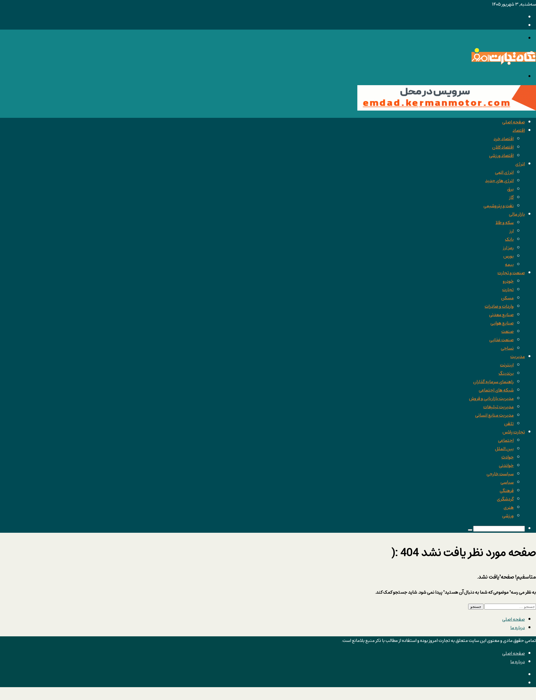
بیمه (509, 264)
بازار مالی (517, 214)
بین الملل (504, 449)
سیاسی (507, 482)
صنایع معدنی (501, 314)
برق (510, 189)
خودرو (508, 281)
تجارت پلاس (513, 432)
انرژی (520, 164)
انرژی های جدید (499, 180)
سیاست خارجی (500, 474)
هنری (509, 507)
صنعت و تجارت (511, 273)
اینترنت (507, 365)
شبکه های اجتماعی (496, 390)
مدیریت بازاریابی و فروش (491, 398)
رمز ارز (508, 247)
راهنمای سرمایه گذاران (493, 382)
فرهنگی (507, 490)
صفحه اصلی (513, 122)
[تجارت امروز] (503, 63)
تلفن (509, 423)
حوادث (507, 457)
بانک (509, 239)
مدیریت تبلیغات (498, 407)
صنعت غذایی (501, 340)
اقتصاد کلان (503, 147)
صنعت (507, 331)
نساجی (507, 348)
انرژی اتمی (504, 172)
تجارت (508, 289)
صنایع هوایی (502, 323)
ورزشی (508, 516)
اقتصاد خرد (504, 139)
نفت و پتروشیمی (499, 206)
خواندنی (506, 465)
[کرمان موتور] (446, 109)
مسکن (507, 298)
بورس (508, 256)
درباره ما (517, 627)
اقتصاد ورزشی (501, 155)
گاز (511, 197)
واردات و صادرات (499, 306)
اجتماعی (506, 440)
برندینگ (506, 373)
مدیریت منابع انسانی (494, 415)
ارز (511, 231)
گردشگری (505, 499)
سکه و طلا (505, 222)
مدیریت (517, 356)
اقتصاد (519, 130)
